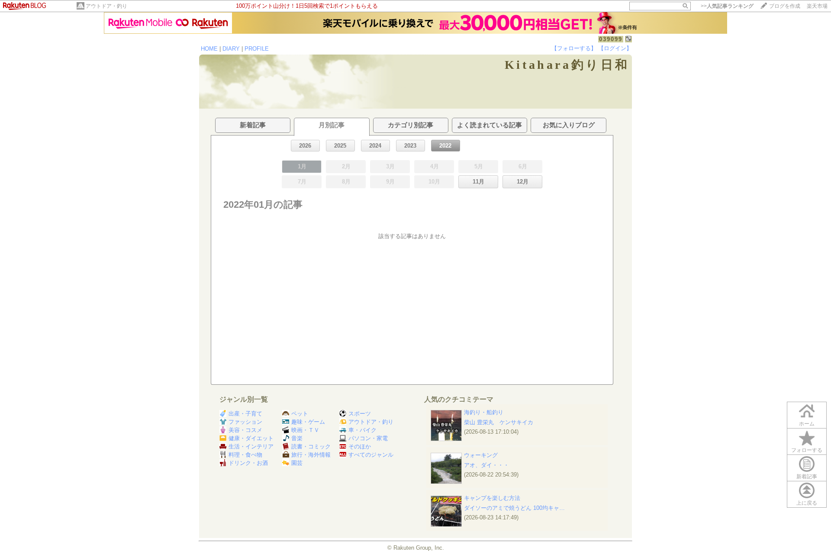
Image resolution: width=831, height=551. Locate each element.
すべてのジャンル (370, 454)
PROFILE (257, 48)
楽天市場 (817, 6)
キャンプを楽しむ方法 (492, 498)
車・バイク (362, 430)
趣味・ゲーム (308, 422)
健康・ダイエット (251, 438)
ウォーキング (481, 455)
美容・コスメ (245, 430)
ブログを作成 (784, 6)
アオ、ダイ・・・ (486, 465)
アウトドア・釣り (106, 6)
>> (727, 6)
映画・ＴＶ (305, 430)
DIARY (231, 48)
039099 (610, 39)
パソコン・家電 (368, 438)
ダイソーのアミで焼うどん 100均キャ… (514, 508)
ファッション (245, 422)
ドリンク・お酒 (248, 463)
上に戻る (806, 503)
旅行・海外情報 (311, 454)
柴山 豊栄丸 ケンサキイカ (498, 422)
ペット (299, 413)
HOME (209, 48)
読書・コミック (311, 446)
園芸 (297, 463)
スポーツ (359, 413)
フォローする (806, 450)
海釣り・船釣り (483, 412)
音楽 (297, 438)
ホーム (807, 424)
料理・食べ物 (245, 454)
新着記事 (806, 477)
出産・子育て (245, 413)
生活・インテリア (251, 446)
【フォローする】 (573, 48)
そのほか (359, 446)
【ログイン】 (615, 48)
